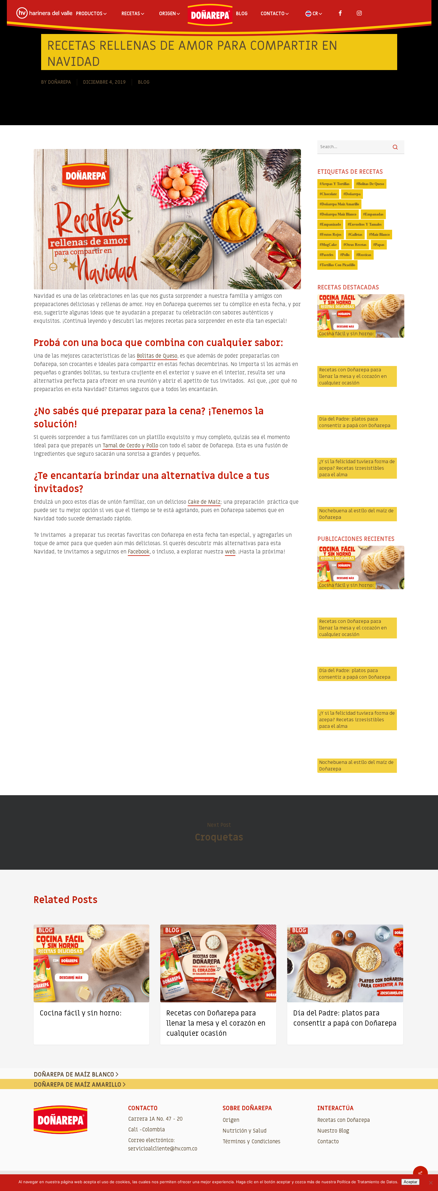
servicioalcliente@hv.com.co (162, 1148)
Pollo (346, 255)
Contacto (328, 1141)
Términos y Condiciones (251, 1141)
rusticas (364, 255)
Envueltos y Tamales (366, 224)
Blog (144, 82)
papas (379, 245)
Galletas (356, 234)
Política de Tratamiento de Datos (367, 1181)
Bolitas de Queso (157, 356)
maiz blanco (380, 234)
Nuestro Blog (333, 1131)
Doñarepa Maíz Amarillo (340, 204)
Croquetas (219, 832)
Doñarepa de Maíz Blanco (75, 1075)
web (230, 551)
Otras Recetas (355, 245)
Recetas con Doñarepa (343, 1120)
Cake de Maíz (204, 502)
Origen (231, 1120)
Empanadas (374, 214)
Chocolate (329, 194)
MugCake (329, 245)
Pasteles (327, 255)
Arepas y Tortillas (335, 184)
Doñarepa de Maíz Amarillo (78, 1085)
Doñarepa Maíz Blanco (338, 214)
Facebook (139, 551)
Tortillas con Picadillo (338, 265)
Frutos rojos (331, 234)
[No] (431, 1183)
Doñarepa (59, 82)
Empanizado (331, 224)
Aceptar (410, 1182)
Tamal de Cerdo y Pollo (130, 445)
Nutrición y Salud (245, 1131)
